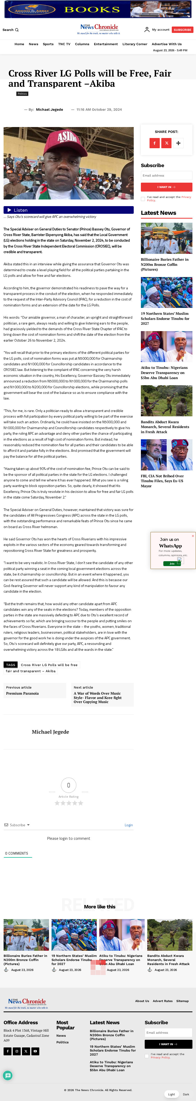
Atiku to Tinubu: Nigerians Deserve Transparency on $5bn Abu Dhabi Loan (164, 372)
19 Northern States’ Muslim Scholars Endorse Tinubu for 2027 (165, 318)
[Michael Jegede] (16, 732)
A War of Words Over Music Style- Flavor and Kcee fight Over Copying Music (98, 697)
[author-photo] (7, 969)
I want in (164, 187)
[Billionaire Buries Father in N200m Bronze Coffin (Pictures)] (166, 238)
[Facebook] (155, 143)
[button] (11, 30)
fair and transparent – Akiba (30, 671)
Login (128, 825)
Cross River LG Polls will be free (49, 665)
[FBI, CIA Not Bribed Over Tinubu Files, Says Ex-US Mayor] (166, 454)
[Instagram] (17, 1051)
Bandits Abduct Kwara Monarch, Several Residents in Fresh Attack (165, 426)
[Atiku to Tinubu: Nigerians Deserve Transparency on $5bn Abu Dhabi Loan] (166, 346)
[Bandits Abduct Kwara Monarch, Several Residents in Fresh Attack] (166, 400)
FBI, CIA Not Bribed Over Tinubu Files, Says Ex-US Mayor (162, 480)
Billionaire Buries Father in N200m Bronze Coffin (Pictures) (165, 264)
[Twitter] (166, 143)
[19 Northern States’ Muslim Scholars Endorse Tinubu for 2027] (166, 292)
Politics (22, 93)
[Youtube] (35, 1051)
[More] (178, 143)
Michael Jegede (49, 109)
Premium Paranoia (22, 693)
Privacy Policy (160, 1057)
